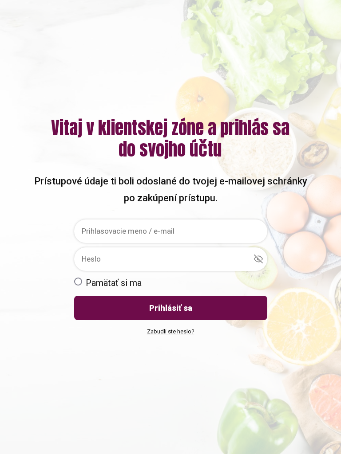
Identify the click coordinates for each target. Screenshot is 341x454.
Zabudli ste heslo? (170, 331)
